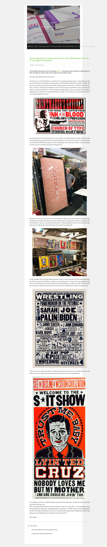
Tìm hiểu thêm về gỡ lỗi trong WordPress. (42, 533)
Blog (36, 46)
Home (31, 46)
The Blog (53, 23)
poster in (59, 71)
